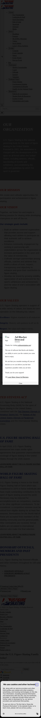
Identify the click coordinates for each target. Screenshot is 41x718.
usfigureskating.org (24, 345)
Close (20, 383)
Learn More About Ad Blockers (17, 377)
